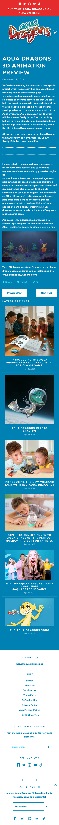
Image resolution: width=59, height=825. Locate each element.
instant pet (43, 271)
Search (29, 680)
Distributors (29, 690)
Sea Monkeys (29, 274)
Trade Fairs (29, 695)
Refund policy (29, 700)
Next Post (46, 292)
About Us (29, 685)
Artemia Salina (27, 271)
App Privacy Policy (29, 710)
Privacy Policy (29, 705)
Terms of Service (29, 714)
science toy (15, 274)
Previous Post (14, 292)
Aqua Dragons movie (36, 267)
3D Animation (16, 267)
